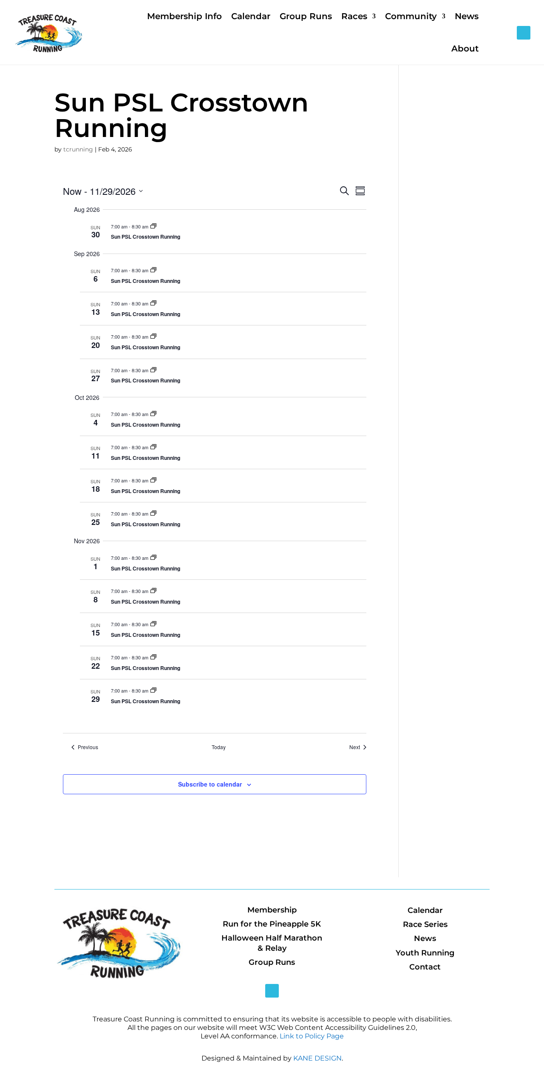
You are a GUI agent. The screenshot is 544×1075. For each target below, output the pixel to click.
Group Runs (306, 16)
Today (219, 747)
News (467, 16)
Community (411, 16)
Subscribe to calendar (210, 784)
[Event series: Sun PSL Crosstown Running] (153, 226)
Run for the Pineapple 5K (272, 924)
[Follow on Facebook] (523, 33)
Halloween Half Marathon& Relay (271, 942)
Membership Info (184, 16)
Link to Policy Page (312, 1036)
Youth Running (425, 953)
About (465, 48)
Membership (272, 910)
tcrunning (78, 149)
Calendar (250, 16)
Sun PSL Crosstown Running (145, 236)
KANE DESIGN (317, 1058)
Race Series (425, 924)
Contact (425, 967)
